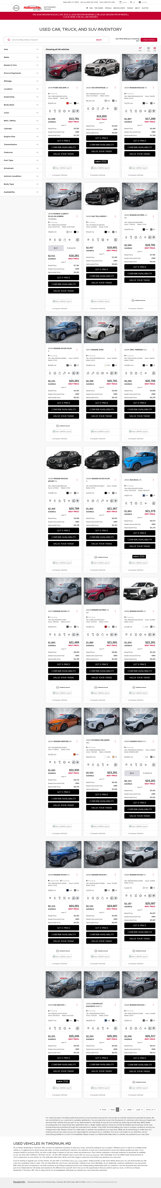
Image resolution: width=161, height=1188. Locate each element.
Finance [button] (130, 8)
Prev (112, 1109)
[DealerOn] (19, 1182)
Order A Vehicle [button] (149, 40)
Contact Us (89, 1182)
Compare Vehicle (59, 175)
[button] (79, 67)
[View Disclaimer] (69, 111)
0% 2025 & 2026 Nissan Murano (77, 14)
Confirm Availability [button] (64, 147)
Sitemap (102, 1182)
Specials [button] (108, 8)
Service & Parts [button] (119, 8)
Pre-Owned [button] (99, 8)
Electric (145, 8)
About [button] (137, 8)
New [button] (91, 8)
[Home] (87, 8)
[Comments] (73, 111)
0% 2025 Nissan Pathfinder (111, 14)
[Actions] (77, 87)
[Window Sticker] (77, 111)
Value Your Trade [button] (63, 153)
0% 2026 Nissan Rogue (45, 14)
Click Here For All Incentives (80, 16)
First (103, 1109)
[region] (63, 132)
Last (138, 1109)
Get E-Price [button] (63, 140)
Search (99, 40)
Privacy (96, 1182)
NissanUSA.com (112, 1182)
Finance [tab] (71, 248)
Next (130, 1109)
